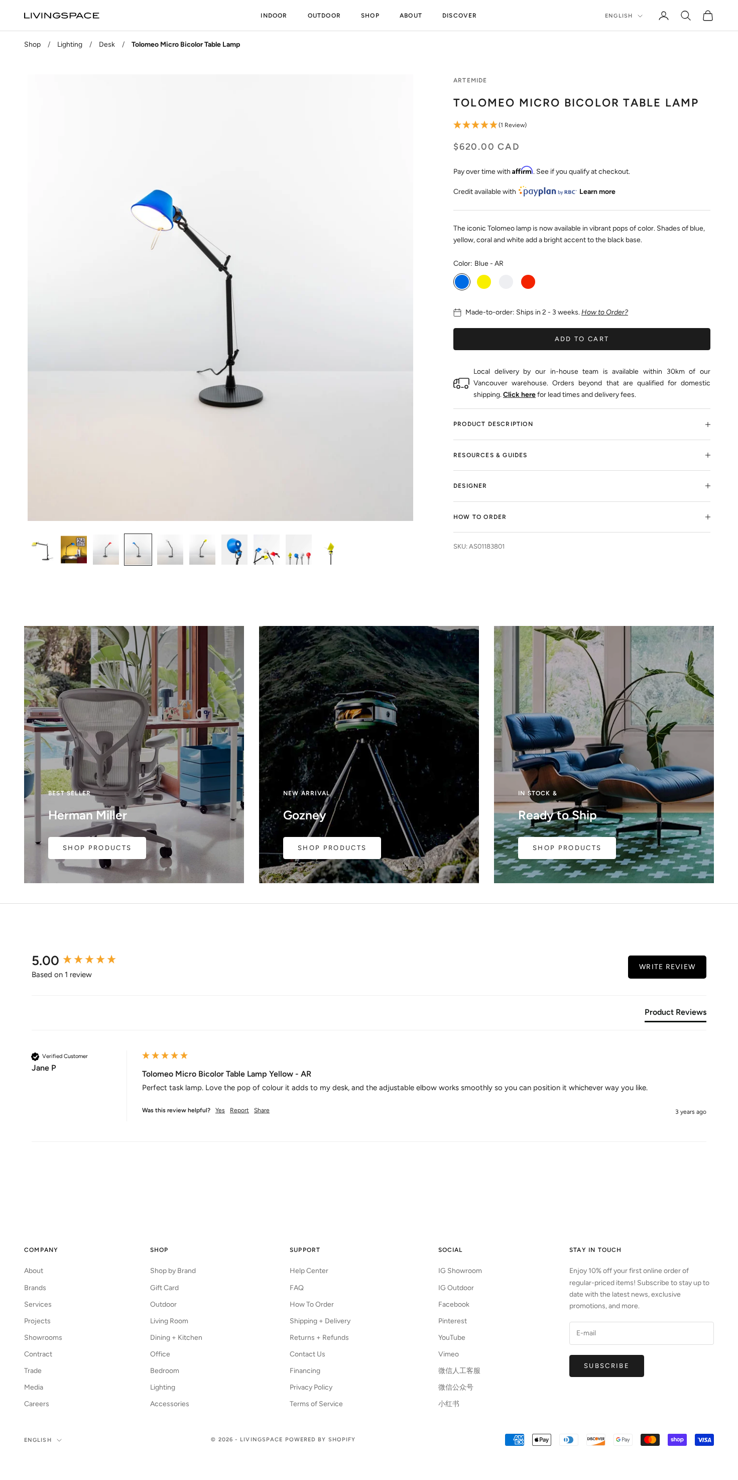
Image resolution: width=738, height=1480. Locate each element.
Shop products (567, 848)
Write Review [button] (667, 967)
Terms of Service (316, 1404)
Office (160, 1354)
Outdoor (324, 15)
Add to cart (582, 339)
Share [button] (262, 1110)
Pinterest (452, 1321)
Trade (33, 1370)
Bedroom (164, 1370)
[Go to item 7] (234, 550)
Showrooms (43, 1337)
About (411, 15)
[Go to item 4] (138, 550)
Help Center (309, 1270)
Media (33, 1387)
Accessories (169, 1404)
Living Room (169, 1321)
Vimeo (448, 1354)
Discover (459, 15)
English (619, 16)
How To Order (312, 1304)
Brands (35, 1288)
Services (38, 1304)
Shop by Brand (173, 1270)
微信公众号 (455, 1387)
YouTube (451, 1337)
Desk (107, 44)
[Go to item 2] (74, 550)
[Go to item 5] (170, 550)
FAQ (297, 1288)
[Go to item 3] (106, 550)
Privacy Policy (311, 1387)
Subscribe (607, 1365)
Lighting (69, 44)
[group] (84, 961)
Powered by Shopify (320, 1439)
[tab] (675, 1014)
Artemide (470, 80)
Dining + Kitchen (176, 1337)
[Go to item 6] (202, 550)
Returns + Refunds (319, 1337)
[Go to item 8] (267, 550)
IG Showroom (460, 1270)
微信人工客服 (459, 1370)
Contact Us (307, 1354)
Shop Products (97, 848)
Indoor (274, 15)
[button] (581, 125)
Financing (305, 1370)
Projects (37, 1321)
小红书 (448, 1404)
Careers (36, 1404)
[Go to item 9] (299, 550)
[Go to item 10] (331, 550)
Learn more (597, 191)
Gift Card (164, 1288)
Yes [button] (220, 1110)
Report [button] (239, 1110)
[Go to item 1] (42, 550)
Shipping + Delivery (320, 1321)
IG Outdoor (456, 1288)
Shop (370, 15)
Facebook (453, 1304)
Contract (38, 1354)
